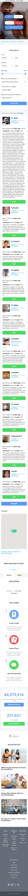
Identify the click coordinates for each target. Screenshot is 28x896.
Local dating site (4, 41)
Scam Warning (14, 875)
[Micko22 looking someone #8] (6, 407)
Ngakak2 (16, 270)
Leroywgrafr (15, 372)
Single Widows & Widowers (5, 840)
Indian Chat (22, 842)
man (2, 43)
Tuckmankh (15, 208)
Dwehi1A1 (16, 241)
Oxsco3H (14, 471)
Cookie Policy (14, 867)
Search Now (14, 103)
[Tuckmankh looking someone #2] (6, 210)
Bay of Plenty (21, 41)
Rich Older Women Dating (14, 837)
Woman (18, 16)
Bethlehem (16, 551)
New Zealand (13, 41)
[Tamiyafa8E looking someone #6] (6, 341)
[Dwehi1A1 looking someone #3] (6, 244)
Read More (13, 569)
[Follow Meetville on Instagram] (15, 885)
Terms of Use (14, 870)
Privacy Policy (14, 865)
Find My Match (14, 724)
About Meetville (14, 860)
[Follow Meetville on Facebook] (9, 885)
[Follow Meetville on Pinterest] (18, 885)
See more (14, 503)
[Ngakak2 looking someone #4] (6, 272)
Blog (14, 862)
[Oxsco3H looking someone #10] (6, 474)
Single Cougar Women (14, 843)
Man (9, 16)
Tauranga (13, 120)
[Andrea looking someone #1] (6, 120)
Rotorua (13, 244)
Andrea (15, 118)
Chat (14, 202)
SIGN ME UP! (14, 27)
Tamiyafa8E (15, 339)
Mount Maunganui (16, 341)
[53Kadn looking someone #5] (6, 308)
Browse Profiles (14, 704)
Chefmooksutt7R (16, 436)
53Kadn (15, 305)
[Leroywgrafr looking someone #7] (6, 375)
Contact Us (14, 877)
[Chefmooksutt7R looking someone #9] (6, 438)
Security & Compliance (14, 872)
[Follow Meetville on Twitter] (12, 885)
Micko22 (16, 404)
